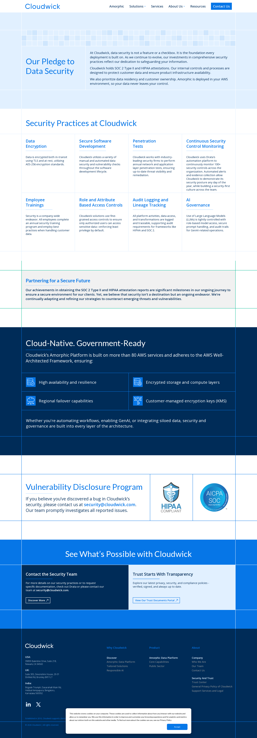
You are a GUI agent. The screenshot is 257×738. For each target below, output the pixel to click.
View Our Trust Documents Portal (155, 600)
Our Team (197, 666)
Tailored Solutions (117, 666)
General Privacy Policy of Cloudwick (212, 686)
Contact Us (221, 6)
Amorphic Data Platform (121, 661)
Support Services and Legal (207, 690)
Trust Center (199, 682)
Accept (177, 727)
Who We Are (199, 661)
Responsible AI (115, 670)
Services (157, 6)
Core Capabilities (159, 661)
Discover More (36, 600)
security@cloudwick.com (109, 504)
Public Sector (157, 666)
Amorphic (116, 6)
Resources (198, 6)
